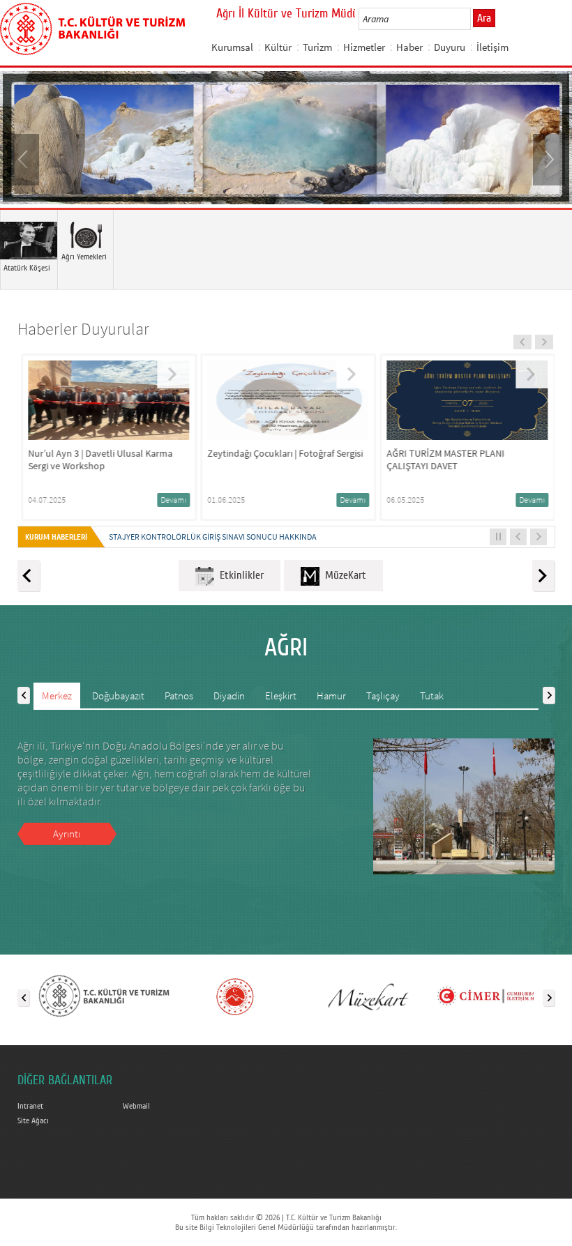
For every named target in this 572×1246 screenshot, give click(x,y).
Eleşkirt (280, 695)
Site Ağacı (33, 1120)
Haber (409, 47)
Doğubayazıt (118, 695)
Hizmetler (364, 47)
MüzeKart (342, 575)
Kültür (278, 47)
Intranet (30, 1106)
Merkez (57, 695)
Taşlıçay (383, 695)
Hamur (331, 695)
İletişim (492, 47)
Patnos (179, 695)
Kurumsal (232, 47)
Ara (484, 18)
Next (547, 158)
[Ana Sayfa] (92, 26)
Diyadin (229, 695)
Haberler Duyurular (83, 329)
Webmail (136, 1106)
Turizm (317, 47)
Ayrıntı (66, 833)
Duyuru (449, 47)
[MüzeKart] (366, 995)
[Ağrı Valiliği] (235, 995)
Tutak (432, 695)
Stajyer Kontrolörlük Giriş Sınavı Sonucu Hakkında (213, 536)
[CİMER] (497, 995)
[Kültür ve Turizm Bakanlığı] (104, 995)
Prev (24, 158)
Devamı (171, 499)
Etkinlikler (239, 575)
